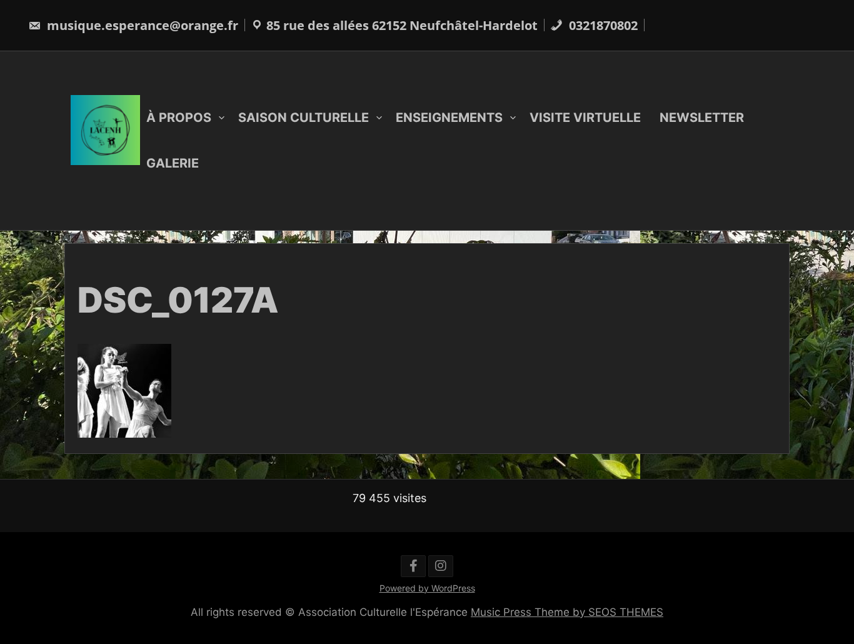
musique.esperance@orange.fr (141, 25)
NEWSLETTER (702, 117)
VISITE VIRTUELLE (585, 117)
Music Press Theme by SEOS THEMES (567, 612)
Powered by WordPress (427, 588)
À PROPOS (178, 117)
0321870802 (602, 25)
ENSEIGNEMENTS (449, 117)
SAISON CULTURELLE (303, 117)
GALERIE (172, 163)
